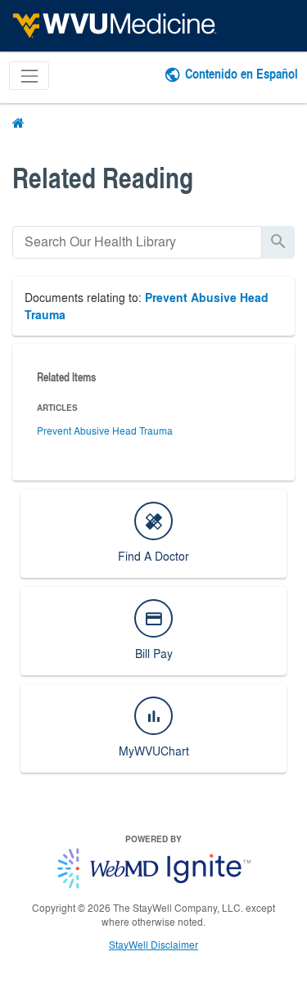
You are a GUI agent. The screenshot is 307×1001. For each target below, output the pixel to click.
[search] (137, 242)
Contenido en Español (241, 73)
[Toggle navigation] (29, 75)
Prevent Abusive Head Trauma (105, 430)
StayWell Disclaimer (153, 944)
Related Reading (102, 177)
